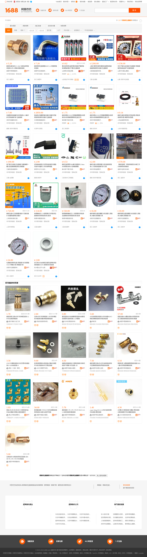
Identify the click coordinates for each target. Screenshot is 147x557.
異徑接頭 (41, 371)
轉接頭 (64, 324)
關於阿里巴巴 (94, 550)
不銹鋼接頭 (65, 371)
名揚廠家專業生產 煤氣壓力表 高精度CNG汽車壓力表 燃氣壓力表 (17, 264)
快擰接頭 (72, 371)
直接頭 (98, 371)
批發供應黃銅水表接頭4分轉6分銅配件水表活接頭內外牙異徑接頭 (45, 364)
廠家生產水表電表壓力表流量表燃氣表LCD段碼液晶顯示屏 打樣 (101, 165)
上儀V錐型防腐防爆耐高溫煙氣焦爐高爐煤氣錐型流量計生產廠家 (101, 67)
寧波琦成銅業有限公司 (43, 321)
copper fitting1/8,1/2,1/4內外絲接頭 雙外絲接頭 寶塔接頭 (101, 411)
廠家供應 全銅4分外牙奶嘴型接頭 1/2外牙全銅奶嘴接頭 (17, 318)
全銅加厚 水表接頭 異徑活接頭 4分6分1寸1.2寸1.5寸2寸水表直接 (17, 458)
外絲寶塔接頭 (100, 418)
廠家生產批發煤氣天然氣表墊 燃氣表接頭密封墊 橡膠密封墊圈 (129, 116)
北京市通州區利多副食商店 (87, 517)
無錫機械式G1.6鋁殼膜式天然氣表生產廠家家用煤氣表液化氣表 (45, 215)
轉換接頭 (92, 324)
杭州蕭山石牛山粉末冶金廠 (40, 267)
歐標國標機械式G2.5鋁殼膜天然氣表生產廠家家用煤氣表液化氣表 (73, 215)
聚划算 (55, 553)
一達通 (135, 553)
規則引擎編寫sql (130, 521)
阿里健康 (129, 553)
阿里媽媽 (76, 553)
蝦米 (81, 553)
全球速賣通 (38, 553)
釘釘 (123, 553)
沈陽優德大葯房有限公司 (120, 514)
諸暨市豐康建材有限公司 (126, 321)
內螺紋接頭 (125, 418)
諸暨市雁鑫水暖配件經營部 (70, 368)
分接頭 (20, 324)
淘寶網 (45, 553)
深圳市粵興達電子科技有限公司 (96, 120)
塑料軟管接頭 (76, 324)
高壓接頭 (78, 371)
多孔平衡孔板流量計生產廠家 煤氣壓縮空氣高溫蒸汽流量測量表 (129, 67)
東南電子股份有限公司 (68, 120)
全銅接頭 (9, 324)
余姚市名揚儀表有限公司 (96, 218)
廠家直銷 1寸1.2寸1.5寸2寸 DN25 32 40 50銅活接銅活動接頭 (73, 411)
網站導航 (109, 550)
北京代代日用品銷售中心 (63, 524)
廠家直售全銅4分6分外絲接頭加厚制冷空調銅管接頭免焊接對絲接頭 (101, 364)
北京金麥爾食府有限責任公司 (76, 517)
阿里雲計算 (87, 553)
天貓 (50, 553)
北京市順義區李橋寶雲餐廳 (63, 517)
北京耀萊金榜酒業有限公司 (121, 517)
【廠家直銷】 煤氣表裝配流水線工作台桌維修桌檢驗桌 (129, 165)
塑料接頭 (69, 324)
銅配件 (41, 418)
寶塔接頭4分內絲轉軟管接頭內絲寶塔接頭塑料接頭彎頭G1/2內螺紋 (73, 318)
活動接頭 (69, 418)
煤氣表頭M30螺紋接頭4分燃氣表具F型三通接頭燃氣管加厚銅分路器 (129, 318)
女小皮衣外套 (105, 514)
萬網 (106, 553)
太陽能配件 (9, 418)
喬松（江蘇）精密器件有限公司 (15, 368)
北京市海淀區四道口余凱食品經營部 (90, 514)
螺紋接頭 (120, 324)
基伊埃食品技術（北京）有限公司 (65, 521)
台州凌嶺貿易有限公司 (126, 415)
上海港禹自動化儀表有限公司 (12, 218)
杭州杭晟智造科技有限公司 (70, 321)
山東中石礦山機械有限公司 (124, 71)
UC (110, 553)
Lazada (141, 553)
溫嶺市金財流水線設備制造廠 (124, 169)
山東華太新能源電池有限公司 (68, 71)
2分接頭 (20, 371)
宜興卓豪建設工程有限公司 (121, 521)
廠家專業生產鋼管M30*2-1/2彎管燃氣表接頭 (45, 67)
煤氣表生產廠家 (107, 485)
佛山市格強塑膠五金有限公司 (15, 415)
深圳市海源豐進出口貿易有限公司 (111, 524)
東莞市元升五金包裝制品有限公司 (40, 169)
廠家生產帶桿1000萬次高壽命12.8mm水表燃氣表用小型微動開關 (73, 165)
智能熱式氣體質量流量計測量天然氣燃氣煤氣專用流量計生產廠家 (45, 116)
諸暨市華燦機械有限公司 (12, 71)
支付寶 (115, 553)
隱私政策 (85, 550)
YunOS (94, 553)
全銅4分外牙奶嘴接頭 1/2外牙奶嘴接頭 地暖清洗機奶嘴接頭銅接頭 (45, 318)
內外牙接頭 (48, 371)
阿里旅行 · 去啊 (67, 553)
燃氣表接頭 (105, 324)
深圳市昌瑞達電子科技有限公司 (96, 169)
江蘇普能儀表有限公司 (96, 71)
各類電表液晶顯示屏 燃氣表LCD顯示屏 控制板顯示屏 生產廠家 (17, 116)
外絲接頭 (98, 324)
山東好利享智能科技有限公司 (122, 524)
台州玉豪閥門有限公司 (43, 368)
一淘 (59, 553)
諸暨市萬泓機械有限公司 (98, 415)
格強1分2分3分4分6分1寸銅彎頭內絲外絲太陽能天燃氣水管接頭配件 (17, 411)
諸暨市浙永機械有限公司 (40, 71)
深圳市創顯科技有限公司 (12, 120)
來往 (119, 553)
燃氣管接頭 (126, 324)
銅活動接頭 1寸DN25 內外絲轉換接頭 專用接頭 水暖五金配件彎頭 (45, 411)
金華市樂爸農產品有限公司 (133, 514)
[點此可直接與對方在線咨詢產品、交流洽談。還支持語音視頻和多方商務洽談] (28, 80)
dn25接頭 (75, 418)
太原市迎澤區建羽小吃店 (132, 517)
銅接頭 (36, 418)
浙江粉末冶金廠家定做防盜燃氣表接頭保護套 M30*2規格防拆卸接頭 (45, 264)
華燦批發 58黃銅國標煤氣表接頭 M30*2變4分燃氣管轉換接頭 (129, 364)
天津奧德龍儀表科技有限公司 (40, 120)
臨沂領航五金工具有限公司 (15, 321)
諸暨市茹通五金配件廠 (98, 368)
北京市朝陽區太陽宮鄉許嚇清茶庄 (77, 514)
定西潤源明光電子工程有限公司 (110, 517)
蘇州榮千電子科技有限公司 (68, 169)
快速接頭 (9, 371)
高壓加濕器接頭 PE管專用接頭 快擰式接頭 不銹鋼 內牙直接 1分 (73, 364)
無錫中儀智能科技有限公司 (40, 218)
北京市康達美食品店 (85, 521)
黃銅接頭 (126, 371)
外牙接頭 (15, 324)
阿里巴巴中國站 (28, 553)
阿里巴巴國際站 (17, 553)
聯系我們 (102, 550)
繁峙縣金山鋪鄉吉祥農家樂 (133, 524)
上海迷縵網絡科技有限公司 (109, 521)
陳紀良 (94, 321)
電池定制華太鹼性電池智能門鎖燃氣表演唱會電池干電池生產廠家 (73, 67)
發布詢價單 (126, 485)
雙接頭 (106, 418)
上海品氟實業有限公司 (124, 120)
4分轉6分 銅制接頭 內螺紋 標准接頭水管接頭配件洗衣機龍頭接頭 (128, 411)
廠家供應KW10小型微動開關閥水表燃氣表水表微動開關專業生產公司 (73, 116)
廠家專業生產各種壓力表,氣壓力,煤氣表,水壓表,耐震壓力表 (101, 215)
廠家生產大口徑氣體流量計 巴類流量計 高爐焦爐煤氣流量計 (17, 215)
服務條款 (78, 550)
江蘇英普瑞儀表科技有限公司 (12, 169)
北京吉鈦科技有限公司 (62, 514)
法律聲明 (71, 550)
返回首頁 (92, 475)
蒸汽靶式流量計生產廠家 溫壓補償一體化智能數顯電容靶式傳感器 (17, 165)
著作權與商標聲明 (62, 550)
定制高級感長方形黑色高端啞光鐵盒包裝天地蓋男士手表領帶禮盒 (45, 165)
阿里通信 (101, 553)
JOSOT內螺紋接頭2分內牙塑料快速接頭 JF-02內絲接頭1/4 (17, 364)
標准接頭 (132, 418)
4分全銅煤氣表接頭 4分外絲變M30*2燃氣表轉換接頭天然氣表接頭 (101, 318)
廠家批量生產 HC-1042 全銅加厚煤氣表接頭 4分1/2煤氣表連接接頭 (17, 67)
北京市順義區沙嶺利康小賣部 (76, 521)
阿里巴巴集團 (7, 553)
